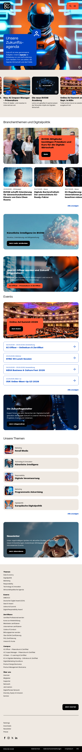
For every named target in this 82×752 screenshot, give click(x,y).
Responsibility (8, 584)
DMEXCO (6, 598)
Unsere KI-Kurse (9, 641)
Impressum (69, 749)
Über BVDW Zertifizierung (12, 635)
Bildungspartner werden (11, 632)
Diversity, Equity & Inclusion (13, 693)
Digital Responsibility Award (13, 609)
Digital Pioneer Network (11, 690)
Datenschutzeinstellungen (52, 749)
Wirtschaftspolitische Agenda (13, 590)
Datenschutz (35, 749)
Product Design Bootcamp (12, 664)
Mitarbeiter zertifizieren (11, 623)
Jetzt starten (7, 687)
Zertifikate (7, 614)
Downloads (7, 726)
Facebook (4, 738)
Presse (5, 732)
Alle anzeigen (73, 206)
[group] (31, 93)
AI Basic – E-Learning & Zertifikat (14, 655)
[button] (8, 93)
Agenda (23, 55)
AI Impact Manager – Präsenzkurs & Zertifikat (19, 652)
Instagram (8, 738)
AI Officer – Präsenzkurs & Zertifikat (15, 649)
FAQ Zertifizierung (9, 638)
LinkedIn (16, 738)
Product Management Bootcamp (14, 667)
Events (6, 595)
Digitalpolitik (7, 578)
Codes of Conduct (9, 629)
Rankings (6, 723)
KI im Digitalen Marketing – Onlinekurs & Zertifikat (20, 658)
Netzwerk (6, 684)
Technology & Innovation (12, 587)
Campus (6, 646)
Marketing (6, 581)
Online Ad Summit (9, 606)
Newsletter (7, 729)
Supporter (6, 681)
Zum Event (16, 329)
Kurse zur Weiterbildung (11, 620)
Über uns (7, 672)
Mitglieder (6, 678)
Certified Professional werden (13, 617)
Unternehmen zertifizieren (12, 626)
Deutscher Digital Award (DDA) (14, 601)
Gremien (6, 675)
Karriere (6, 696)
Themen (6, 572)
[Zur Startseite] (6, 6)
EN (78, 749)
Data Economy (8, 575)
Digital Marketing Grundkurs (13, 661)
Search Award (8, 603)
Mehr (46, 154)
